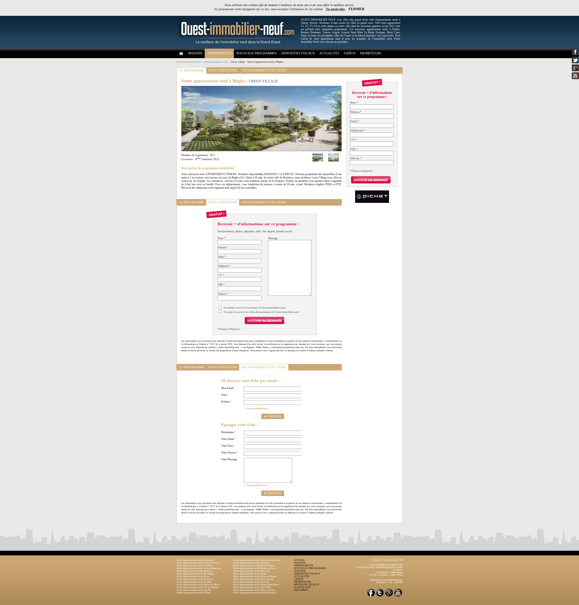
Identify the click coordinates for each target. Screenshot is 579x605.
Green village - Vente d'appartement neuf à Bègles (257, 61)
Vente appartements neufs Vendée (193, 581)
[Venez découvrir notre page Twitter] (379, 596)
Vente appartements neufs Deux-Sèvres (253, 579)
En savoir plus (335, 9)
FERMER (357, 9)
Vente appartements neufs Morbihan (195, 573)
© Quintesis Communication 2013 (387, 560)
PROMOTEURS (370, 53)
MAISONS (195, 53)
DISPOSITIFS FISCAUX (298, 53)
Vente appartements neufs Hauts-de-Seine (198, 584)
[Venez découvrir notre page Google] (389, 596)
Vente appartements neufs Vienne (193, 592)
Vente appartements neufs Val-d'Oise (252, 587)
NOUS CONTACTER (223, 70)
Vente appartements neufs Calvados (194, 560)
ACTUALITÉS (329, 53)
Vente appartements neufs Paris (192, 576)
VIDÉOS (350, 53)
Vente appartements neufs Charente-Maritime (256, 560)
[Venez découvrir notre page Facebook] (370, 596)
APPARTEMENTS (219, 53)
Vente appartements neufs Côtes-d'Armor (197, 562)
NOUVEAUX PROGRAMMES (256, 53)
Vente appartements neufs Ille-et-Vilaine (254, 565)
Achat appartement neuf (215, 61)
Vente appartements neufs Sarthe (250, 573)
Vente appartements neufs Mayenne (251, 570)
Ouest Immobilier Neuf (188, 61)
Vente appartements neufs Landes (193, 589)
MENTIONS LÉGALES (306, 584)
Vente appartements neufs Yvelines (194, 579)
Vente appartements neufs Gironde (194, 565)
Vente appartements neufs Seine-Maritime (254, 592)
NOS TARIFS (301, 589)
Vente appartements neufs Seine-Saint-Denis (256, 584)
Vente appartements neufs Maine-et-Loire (254, 568)
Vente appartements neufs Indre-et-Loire (254, 589)
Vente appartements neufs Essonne (251, 581)
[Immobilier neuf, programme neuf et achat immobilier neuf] (237, 47)
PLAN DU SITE (302, 587)
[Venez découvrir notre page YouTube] (398, 596)
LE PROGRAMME (191, 70)
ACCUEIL (299, 560)
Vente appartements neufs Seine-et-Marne (254, 576)
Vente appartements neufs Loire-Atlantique (198, 568)
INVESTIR (300, 570)
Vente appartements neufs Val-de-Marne (197, 587)
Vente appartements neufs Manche (194, 570)
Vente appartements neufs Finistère (251, 562)
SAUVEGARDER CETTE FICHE (263, 70)
